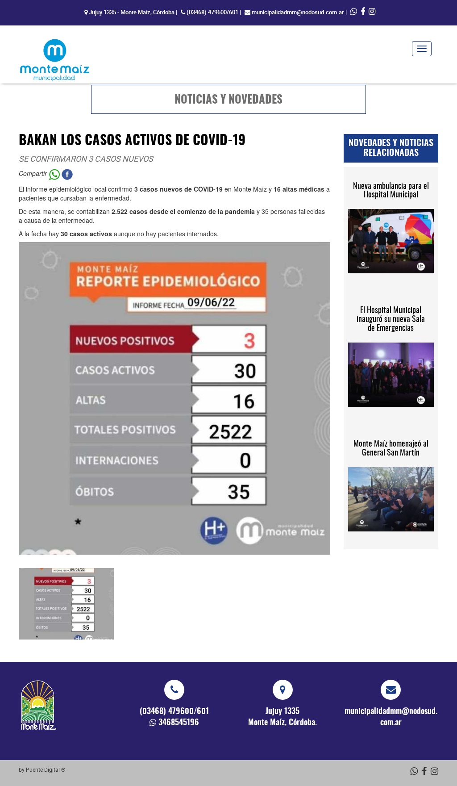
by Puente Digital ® (42, 769)
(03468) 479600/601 (212, 12)
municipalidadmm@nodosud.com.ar (298, 12)
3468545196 (178, 723)
